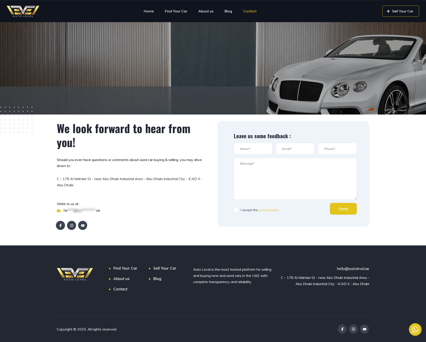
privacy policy (268, 210)
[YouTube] (82, 225)
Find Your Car (176, 11)
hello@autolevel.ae (353, 268)
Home (149, 11)
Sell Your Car (164, 268)
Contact (249, 11)
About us (205, 11)
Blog (228, 11)
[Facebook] (60, 225)
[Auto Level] (23, 11)
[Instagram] (71, 225)
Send (343, 208)
